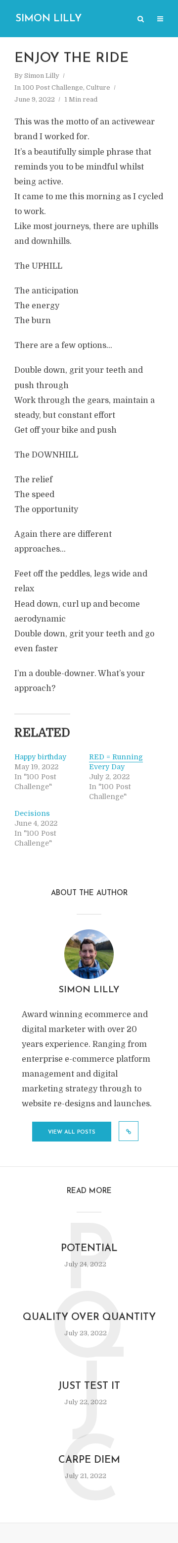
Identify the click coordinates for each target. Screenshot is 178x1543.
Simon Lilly (48, 19)
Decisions (32, 813)
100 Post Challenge (52, 87)
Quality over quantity (89, 1317)
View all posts (71, 1132)
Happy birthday (40, 757)
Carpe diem (89, 1460)
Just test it (89, 1386)
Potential (89, 1249)
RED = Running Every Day (116, 762)
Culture (98, 87)
